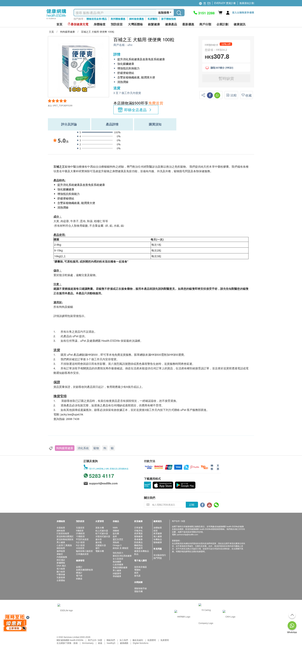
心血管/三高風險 (64, 545)
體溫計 (79, 572)
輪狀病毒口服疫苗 (84, 550)
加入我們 (124, 639)
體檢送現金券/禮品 (97, 18)
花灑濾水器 (100, 545)
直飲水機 (99, 527)
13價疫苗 (80, 536)
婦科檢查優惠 (136, 18)
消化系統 (83, 448)
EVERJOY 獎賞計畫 (225, 3)
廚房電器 (138, 533)
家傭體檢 (61, 562)
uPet (129, 44)
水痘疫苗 (80, 547)
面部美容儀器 (140, 566)
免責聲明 (164, 639)
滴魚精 (116, 542)
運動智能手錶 (140, 588)
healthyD (111, 642)
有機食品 (157, 539)
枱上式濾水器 (101, 530)
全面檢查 (61, 527)
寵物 (96, 448)
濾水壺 (98, 539)
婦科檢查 (61, 530)
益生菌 (116, 533)
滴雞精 (116, 530)
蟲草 (115, 536)
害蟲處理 (138, 547)
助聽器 (79, 578)
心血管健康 (118, 564)
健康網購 (124, 642)
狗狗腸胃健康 (64, 448)
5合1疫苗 (80, 542)
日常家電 (138, 527)
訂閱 (191, 504)
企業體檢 (61, 580)
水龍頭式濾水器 (102, 536)
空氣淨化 (138, 530)
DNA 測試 (61, 565)
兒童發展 (61, 577)
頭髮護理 (117, 573)
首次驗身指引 (159, 554)
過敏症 (60, 553)
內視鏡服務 (62, 556)
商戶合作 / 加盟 (95, 639)
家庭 (100, 642)
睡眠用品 (138, 545)
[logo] (56, 19)
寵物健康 (138, 536)
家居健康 (157, 533)
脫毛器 (137, 575)
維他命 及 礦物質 (120, 547)
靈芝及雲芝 (118, 539)
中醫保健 (61, 574)
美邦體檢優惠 (118, 18)
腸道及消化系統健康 (122, 555)
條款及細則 (137, 639)
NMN (115, 527)
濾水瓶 (98, 542)
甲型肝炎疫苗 (82, 539)
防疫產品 (138, 542)
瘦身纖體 (117, 561)
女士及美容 (118, 558)
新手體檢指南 (168, 18)
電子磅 (79, 575)
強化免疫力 (118, 552)
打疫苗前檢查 (63, 533)
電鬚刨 (137, 569)
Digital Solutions (140, 642)
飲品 (136, 553)
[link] (65, 609)
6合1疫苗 (80, 545)
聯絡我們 (111, 639)
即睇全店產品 (135, 109)
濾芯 (97, 547)
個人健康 (157, 536)
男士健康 (61, 542)
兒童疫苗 (80, 527)
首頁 (59, 24)
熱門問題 (157, 557)
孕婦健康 (117, 576)
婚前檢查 (61, 547)
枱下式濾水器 (101, 533)
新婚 (75, 642)
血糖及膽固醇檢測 (84, 569)
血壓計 (79, 566)
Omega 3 (117, 545)
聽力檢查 (61, 571)
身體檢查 (157, 527)
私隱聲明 (152, 639)
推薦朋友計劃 (246, 3)
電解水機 (99, 550)
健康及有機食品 (141, 550)
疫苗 (155, 530)
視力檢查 (61, 568)
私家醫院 (152, 18)
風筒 (136, 572)
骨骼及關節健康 (120, 567)
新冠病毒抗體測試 (65, 536)
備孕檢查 (61, 550)
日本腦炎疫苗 (82, 553)
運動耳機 (138, 591)
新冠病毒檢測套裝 (65, 539)
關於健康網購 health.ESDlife (70, 639)
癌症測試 (61, 559)
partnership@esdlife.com (187, 534)
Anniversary (88, 642)
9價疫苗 (80, 530)
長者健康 (138, 539)
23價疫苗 (80, 533)
